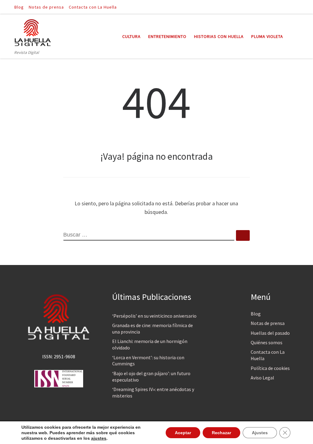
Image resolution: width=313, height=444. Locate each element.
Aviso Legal (262, 378)
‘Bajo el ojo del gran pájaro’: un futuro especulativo (151, 376)
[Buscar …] (243, 235)
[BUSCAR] (148, 235)
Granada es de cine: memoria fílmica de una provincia (152, 328)
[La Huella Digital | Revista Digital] (32, 32)
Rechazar (221, 432)
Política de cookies (270, 368)
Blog (256, 314)
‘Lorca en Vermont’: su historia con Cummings (148, 360)
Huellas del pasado (270, 333)
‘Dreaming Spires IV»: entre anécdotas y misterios (153, 392)
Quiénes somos (266, 342)
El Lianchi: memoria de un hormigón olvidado (149, 344)
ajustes (98, 438)
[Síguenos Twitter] (297, 6)
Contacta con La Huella (268, 355)
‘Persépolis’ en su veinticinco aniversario (154, 316)
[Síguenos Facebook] (288, 6)
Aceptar (183, 432)
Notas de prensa (268, 323)
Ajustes (260, 432)
